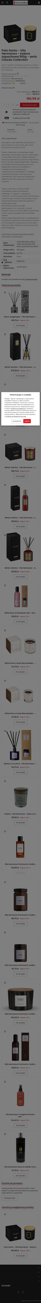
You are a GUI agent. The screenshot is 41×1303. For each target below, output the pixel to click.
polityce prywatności (18, 408)
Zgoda (27, 421)
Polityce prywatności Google (16, 416)
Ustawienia (17, 421)
